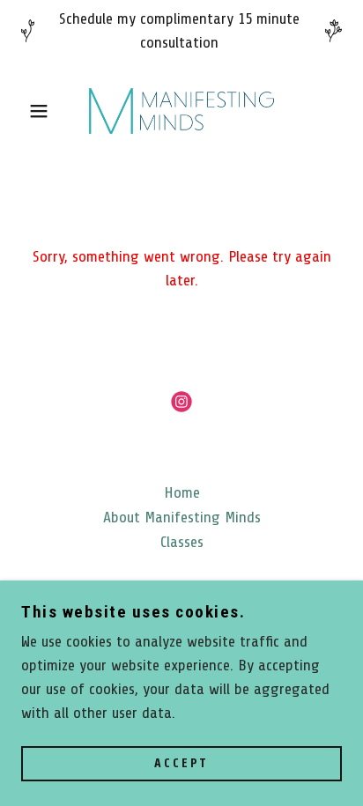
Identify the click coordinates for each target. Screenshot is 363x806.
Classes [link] (182, 542)
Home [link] (182, 492)
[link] (181, 111)
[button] (27, 111)
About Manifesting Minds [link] (182, 517)
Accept (181, 764)
